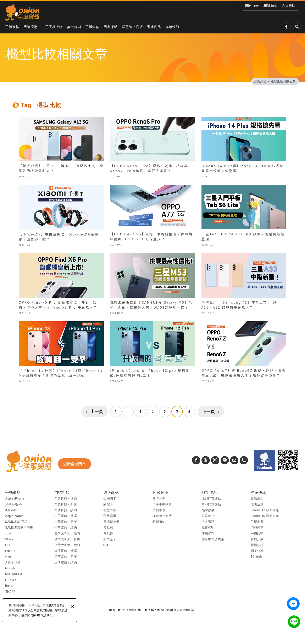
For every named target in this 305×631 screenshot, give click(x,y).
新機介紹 (257, 539)
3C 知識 (256, 557)
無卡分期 (74, 27)
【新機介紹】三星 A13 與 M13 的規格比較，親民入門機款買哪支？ (61, 148)
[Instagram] (215, 460)
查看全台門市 (74, 464)
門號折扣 (62, 492)
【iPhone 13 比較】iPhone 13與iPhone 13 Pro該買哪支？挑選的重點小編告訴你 (61, 353)
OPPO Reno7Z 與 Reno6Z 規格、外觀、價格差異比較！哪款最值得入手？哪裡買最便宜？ (243, 353)
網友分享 (257, 551)
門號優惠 (30, 27)
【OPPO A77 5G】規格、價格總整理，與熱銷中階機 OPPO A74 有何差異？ (152, 216)
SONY (9, 539)
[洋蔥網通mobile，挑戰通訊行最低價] (22, 12)
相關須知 (271, 6)
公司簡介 (208, 516)
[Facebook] (196, 460)
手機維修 (92, 27)
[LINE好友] (225, 460)
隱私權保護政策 (42, 615)
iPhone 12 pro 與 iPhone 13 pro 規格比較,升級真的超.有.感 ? (152, 353)
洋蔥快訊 (172, 27)
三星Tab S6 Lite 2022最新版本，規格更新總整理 (243, 216)
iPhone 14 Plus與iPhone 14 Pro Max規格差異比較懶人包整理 (243, 148)
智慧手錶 (109, 510)
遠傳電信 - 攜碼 (65, 551)
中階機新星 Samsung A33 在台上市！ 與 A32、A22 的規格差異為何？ (243, 285)
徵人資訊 (208, 522)
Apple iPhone (14, 498)
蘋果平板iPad (14, 504)
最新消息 (257, 498)
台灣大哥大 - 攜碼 (67, 533)
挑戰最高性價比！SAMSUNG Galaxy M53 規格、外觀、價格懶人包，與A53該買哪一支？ (152, 285)
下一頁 (208, 411)
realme (10, 551)
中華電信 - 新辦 (65, 522)
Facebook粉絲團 (264, 460)
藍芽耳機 (109, 516)
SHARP (10, 591)
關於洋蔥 (252, 6)
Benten (10, 586)
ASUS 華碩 (13, 562)
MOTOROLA (13, 574)
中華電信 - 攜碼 (65, 516)
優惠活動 (257, 504)
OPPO (9, 545)
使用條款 (208, 533)
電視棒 (108, 533)
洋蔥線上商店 (132, 27)
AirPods (11, 510)
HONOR (10, 580)
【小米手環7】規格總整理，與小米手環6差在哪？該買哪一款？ (61, 216)
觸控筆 (108, 504)
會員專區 (289, 6)
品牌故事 (208, 510)
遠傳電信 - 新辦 (65, 557)
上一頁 (96, 411)
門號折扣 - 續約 (65, 510)
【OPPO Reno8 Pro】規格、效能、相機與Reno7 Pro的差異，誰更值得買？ (152, 148)
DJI (105, 545)
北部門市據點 (211, 498)
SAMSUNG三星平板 (19, 527)
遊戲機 (108, 527)
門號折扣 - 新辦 (65, 504)
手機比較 (257, 533)
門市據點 (111, 27)
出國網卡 (109, 498)
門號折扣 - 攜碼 (65, 498)
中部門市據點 (211, 504)
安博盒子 (109, 539)
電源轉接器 (111, 522)
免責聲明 (208, 527)
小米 (8, 533)
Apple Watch (14, 516)
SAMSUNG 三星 (16, 522)
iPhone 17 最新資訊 (265, 510)
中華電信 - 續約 (65, 527)
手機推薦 (257, 522)
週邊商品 (154, 27)
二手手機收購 (52, 27)
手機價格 (12, 27)
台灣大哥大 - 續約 (67, 545)
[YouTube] (205, 460)
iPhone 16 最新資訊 (265, 516)
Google (10, 568)
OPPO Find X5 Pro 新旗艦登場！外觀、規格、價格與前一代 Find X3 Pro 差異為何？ (61, 285)
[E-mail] (234, 460)
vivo (8, 557)
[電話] (244, 460)
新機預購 (257, 545)
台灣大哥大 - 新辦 (67, 539)
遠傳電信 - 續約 (65, 562)
